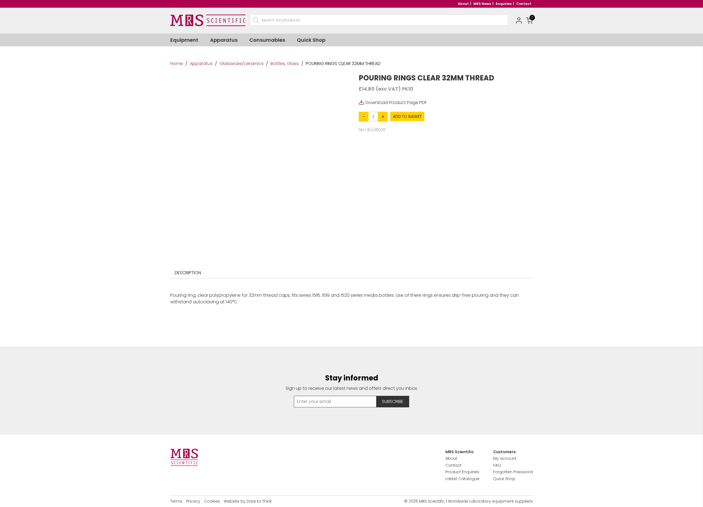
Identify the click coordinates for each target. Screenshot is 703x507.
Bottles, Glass (284, 63)
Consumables (267, 40)
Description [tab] (188, 273)
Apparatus (224, 40)
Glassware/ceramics (241, 63)
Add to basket (407, 116)
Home (176, 63)
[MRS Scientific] (208, 20)
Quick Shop (311, 40)
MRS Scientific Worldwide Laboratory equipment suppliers (476, 501)
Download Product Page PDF (396, 102)
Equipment (184, 40)
